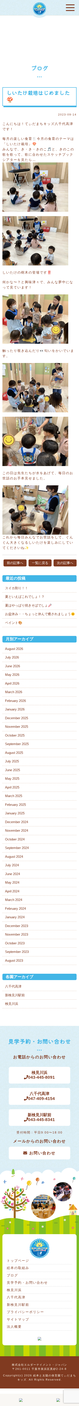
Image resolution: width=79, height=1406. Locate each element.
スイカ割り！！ (16, 588)
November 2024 (16, 830)
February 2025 (15, 804)
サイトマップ (18, 1319)
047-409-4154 (41, 1096)
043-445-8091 (41, 1075)
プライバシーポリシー (25, 1312)
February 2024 (15, 908)
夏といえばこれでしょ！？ (25, 596)
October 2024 (15, 839)
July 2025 (12, 761)
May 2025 (12, 778)
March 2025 (13, 796)
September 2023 (17, 952)
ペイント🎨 (13, 623)
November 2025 (16, 726)
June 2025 (12, 770)
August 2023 (14, 960)
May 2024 (12, 882)
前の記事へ (15, 563)
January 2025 (15, 813)
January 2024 (15, 917)
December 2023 (16, 926)
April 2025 (12, 787)
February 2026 (15, 701)
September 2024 (17, 848)
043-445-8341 (41, 1117)
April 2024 (12, 891)
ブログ (12, 1275)
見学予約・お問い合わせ (27, 1282)
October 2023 (15, 943)
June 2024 (12, 874)
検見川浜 (11, 1004)
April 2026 (12, 683)
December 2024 (16, 822)
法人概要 (14, 1326)
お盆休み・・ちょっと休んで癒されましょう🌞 (40, 614)
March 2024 (13, 900)
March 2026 (13, 692)
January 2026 (15, 709)
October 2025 (15, 735)
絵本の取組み (18, 1268)
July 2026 (12, 657)
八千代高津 (13, 986)
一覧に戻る (40, 563)
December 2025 (16, 718)
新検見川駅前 (15, 995)
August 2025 (14, 753)
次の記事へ (65, 563)
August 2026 (14, 649)
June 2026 (12, 666)
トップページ (18, 1260)
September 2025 (17, 744)
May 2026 (12, 674)
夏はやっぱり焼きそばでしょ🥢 (28, 605)
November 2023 (16, 934)
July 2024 (12, 865)
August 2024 (14, 856)
